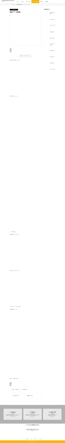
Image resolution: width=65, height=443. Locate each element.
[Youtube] (33, 434)
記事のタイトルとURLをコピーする (25, 55)
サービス (22, 1)
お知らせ (41, 1)
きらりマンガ (28, 1)
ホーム (18, 1)
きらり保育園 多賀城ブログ (14, 9)
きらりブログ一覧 (35, 1)
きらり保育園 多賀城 (16, 389)
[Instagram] (31, 434)
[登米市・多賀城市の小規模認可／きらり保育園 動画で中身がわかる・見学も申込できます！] (32, 431)
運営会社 (46, 1)
